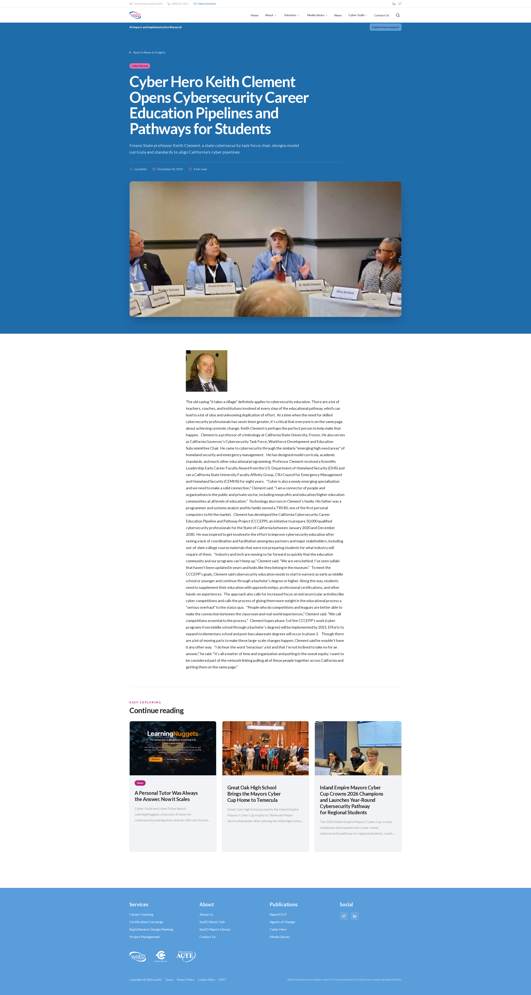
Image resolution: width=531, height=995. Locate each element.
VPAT (222, 979)
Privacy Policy (185, 979)
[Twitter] (344, 916)
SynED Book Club (212, 922)
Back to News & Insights (150, 52)
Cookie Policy (206, 979)
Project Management (144, 937)
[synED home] (135, 15)
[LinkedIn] (355, 916)
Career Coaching (141, 914)
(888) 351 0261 (180, 3)
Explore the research (385, 27)
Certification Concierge (146, 922)
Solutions (290, 15)
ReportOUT (278, 914)
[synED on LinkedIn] (394, 3)
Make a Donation (207, 3)
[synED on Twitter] (400, 3)
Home (254, 15)
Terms (169, 979)
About (269, 15)
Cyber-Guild (356, 15)
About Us (206, 914)
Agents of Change (282, 922)
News (338, 15)
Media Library (315, 15)
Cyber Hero (278, 929)
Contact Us (381, 15)
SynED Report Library (215, 929)
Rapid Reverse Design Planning (151, 929)
